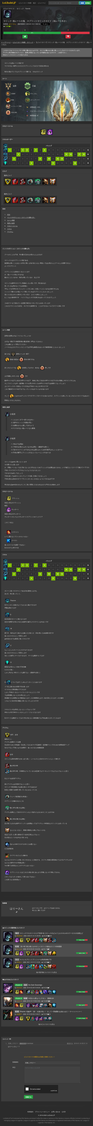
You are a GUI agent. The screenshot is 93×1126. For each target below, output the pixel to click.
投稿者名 (15, 1062)
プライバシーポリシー (42, 1112)
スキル (9, 229)
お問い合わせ (55, 1112)
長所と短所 (11, 223)
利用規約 (30, 1112)
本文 (13, 1067)
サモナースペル (12, 226)
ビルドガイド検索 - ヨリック (23, 42)
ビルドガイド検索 (25, 3)
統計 (34, 3)
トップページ (6, 42)
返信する (70, 1043)
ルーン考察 (11, 220)
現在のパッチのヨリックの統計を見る (15, 55)
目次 (8, 214)
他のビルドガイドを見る (46, 1024)
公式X (64, 1112)
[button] (24, 36)
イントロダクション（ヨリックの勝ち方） (21, 217)
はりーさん (12, 24)
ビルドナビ (42, 3)
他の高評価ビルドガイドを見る (46, 972)
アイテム (10, 232)
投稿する (28, 1097)
